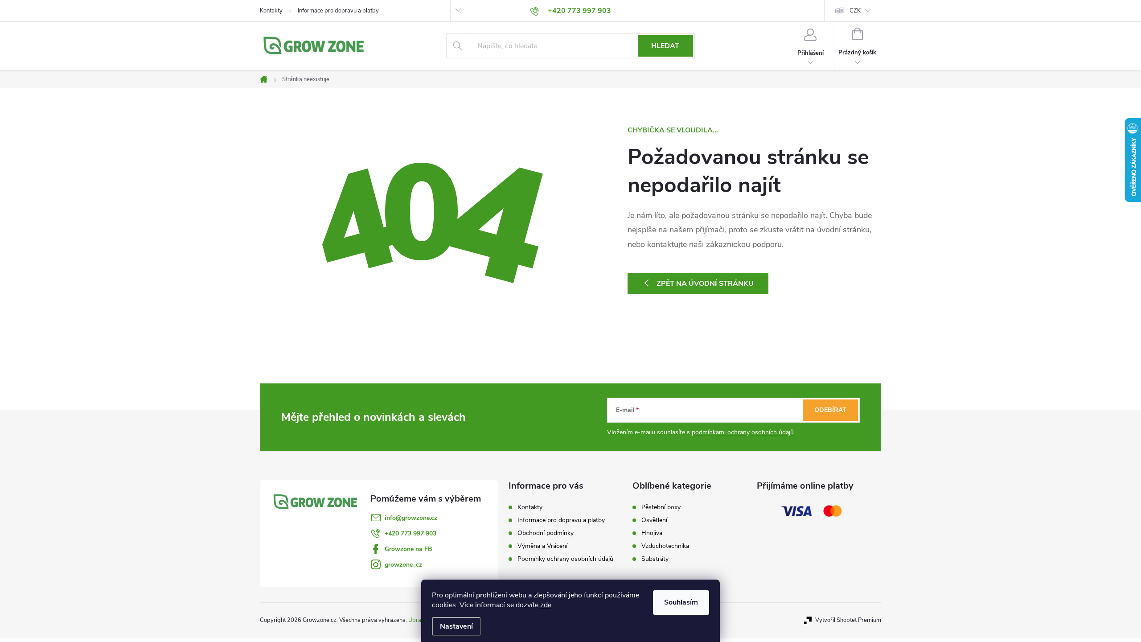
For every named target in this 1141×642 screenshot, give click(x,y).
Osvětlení (654, 520)
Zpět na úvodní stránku (705, 283)
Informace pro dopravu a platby (338, 11)
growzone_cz (403, 564)
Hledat (665, 46)
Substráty (655, 559)
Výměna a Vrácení (542, 546)
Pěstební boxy (661, 507)
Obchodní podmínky (545, 533)
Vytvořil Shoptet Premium (848, 620)
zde (545, 605)
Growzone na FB (408, 549)
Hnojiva (651, 533)
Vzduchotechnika (665, 546)
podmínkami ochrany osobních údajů (743, 432)
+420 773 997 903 (410, 533)
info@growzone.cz (411, 518)
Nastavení (456, 626)
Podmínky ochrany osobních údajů (565, 559)
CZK (855, 11)
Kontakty (271, 11)
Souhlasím (681, 602)
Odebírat (830, 410)
